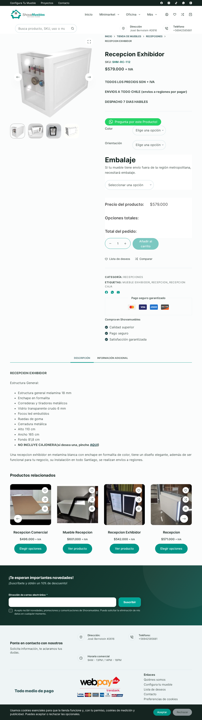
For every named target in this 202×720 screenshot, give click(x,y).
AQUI (94, 445)
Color (109, 128)
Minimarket (107, 14)
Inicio (89, 14)
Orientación (113, 143)
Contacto (63, 3)
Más (150, 14)
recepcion (160, 282)
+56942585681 (182, 30)
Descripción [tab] (82, 357)
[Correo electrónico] (118, 292)
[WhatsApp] (183, 3)
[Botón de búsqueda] (72, 28)
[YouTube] (191, 3)
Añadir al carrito (145, 243)
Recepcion (171, 532)
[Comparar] (182, 14)
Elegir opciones (31, 548)
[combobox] (41, 28)
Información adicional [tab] (112, 357)
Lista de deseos (155, 689)
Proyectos (47, 3)
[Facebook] (161, 3)
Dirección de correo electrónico (28, 594)
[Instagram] (169, 3)
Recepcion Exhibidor (124, 532)
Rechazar (182, 712)
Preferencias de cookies (161, 699)
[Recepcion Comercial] (30, 504)
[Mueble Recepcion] (77, 504)
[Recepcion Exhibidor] (124, 504)
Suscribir (129, 602)
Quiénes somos (155, 679)
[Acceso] (166, 14)
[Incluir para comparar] (45, 499)
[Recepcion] (171, 504)
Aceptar (162, 712)
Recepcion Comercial (31, 532)
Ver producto (77, 548)
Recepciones (133, 277)
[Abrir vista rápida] (45, 509)
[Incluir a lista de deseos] (45, 490)
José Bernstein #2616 (143, 30)
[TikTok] (176, 3)
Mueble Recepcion (77, 532)
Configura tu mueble (23, 3)
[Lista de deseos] (174, 14)
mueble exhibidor (136, 282)
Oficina (131, 14)
